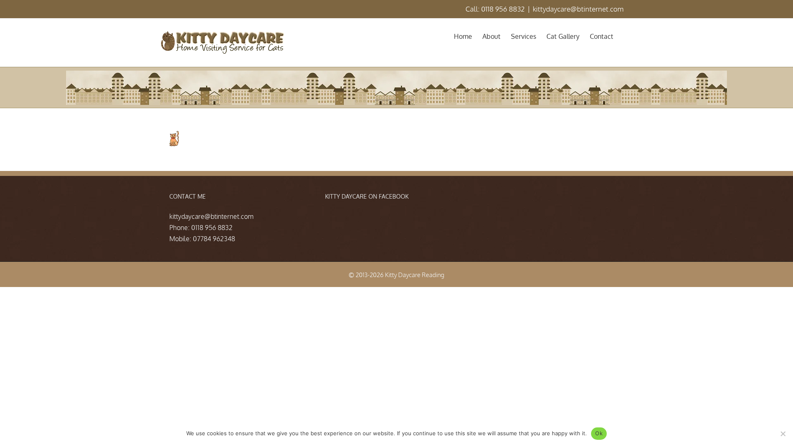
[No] (783, 433)
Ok (599, 433)
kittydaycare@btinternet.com (578, 9)
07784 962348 (214, 239)
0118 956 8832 (212, 227)
